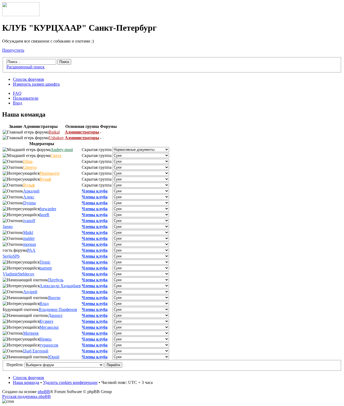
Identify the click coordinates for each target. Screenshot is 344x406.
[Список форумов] (21, 14)
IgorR (44, 214)
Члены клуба (95, 191)
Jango (8, 226)
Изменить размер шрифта (36, 84)
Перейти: (14, 364)
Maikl (28, 232)
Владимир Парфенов (58, 309)
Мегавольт (49, 327)
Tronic (45, 262)
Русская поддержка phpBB (26, 396)
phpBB (44, 391)
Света (56, 155)
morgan (29, 244)
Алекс (28, 197)
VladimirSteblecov (18, 274)
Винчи (54, 297)
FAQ (17, 93)
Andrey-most (62, 149)
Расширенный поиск (25, 67)
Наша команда (26, 382)
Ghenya (30, 167)
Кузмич (46, 321)
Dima (28, 161)
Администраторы (82, 132)
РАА (31, 250)
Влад (44, 303)
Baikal (54, 132)
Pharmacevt (49, 173)
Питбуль (55, 280)
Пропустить (13, 50)
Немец (46, 339)
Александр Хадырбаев (60, 286)
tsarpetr (46, 268)
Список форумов (28, 79)
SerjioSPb (11, 256)
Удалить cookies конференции (70, 382)
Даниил (55, 315)
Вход (17, 103)
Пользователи (25, 98)
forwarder (48, 208)
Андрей (30, 291)
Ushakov (56, 137)
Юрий (53, 357)
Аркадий (31, 191)
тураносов (49, 345)
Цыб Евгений (35, 351)
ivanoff (29, 220)
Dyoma (29, 203)
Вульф (45, 179)
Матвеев (31, 333)
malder (29, 238)
